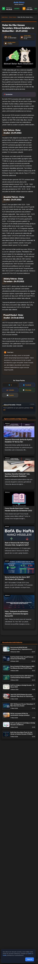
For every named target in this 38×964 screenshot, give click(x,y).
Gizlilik (4, 955)
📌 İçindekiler (8, 94)
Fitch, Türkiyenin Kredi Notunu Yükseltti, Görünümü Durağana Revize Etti (16, 614)
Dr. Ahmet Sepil (12, 37)
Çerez (30, 953)
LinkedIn (10, 390)
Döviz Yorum (12, 17)
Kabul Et (29, 959)
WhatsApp (27, 390)
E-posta (10, 395)
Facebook (27, 385)
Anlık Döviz (5, 17)
